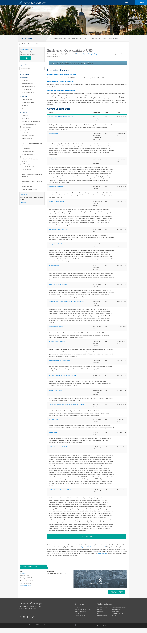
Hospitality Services (28, 135)
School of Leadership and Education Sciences (32, 175)
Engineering (100, 611)
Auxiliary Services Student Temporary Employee (61, 74)
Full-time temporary (28, 86)
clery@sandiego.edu (102, 553)
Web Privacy (71, 625)
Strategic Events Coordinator (57, 244)
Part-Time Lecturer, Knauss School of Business (60, 81)
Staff (24, 108)
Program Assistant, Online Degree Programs (61, 117)
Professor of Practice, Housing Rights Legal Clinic (62, 375)
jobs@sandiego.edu (25, 585)
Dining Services (27, 130)
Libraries (114, 615)
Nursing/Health (116, 609)
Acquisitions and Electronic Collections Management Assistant (66, 405)
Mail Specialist (53, 432)
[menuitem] (58, 38)
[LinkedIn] (28, 617)
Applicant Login (72, 38)
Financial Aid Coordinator (56, 327)
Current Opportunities (58, 38)
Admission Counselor (55, 159)
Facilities (25, 133)
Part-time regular (27, 89)
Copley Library (26, 127)
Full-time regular (27, 83)
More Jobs (86, 536)
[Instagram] (24, 617)
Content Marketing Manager (57, 341)
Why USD (83, 38)
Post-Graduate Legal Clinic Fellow (58, 229)
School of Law (26, 170)
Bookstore (25, 118)
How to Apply (114, 38)
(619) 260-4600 (25, 608)
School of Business (27, 167)
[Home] (20, 44)
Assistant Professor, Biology (56, 201)
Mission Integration (28, 151)
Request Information (80, 611)
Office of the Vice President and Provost (30, 160)
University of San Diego (30, 603)
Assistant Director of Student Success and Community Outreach (66, 301)
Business (99, 609)
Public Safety (26, 164)
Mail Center (25, 148)
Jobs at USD (78, 613)
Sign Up (24, 202)
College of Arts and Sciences (30, 121)
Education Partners (102, 615)
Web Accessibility (80, 625)
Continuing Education (28, 124)
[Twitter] (33, 617)
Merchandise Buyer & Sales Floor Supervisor (61, 360)
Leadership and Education (118, 607)
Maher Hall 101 (24, 573)
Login (25, 58)
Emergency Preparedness (106, 625)
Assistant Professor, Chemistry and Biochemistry (62, 490)
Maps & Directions (80, 615)
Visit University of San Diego (82, 609)
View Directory (117, 591)
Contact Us (35, 608)
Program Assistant (54, 265)
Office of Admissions (28, 154)
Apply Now (78, 607)
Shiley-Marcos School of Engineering (32, 182)
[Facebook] (20, 617)
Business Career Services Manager (58, 284)
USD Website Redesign (92, 625)
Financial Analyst (53, 133)
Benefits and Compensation (98, 38)
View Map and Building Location (100, 583)
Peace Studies (115, 611)
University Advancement (29, 189)
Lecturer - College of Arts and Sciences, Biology (61, 90)
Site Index (117, 625)
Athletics (25, 115)
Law (98, 613)
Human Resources (27, 138)
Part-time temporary (28, 92)
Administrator (26, 99)
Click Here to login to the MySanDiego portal (88, 54)
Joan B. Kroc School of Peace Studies (32, 144)
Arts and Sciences (102, 607)
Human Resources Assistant (56, 186)
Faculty (25, 81)
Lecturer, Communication (56, 390)
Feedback (124, 625)
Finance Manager (53, 419)
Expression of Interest (28, 102)
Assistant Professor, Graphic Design (58, 447)
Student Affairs (26, 186)
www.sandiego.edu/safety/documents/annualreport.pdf (90, 547)
